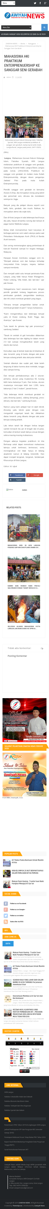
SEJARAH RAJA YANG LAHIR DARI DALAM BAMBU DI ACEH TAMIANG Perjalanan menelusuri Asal (28, 982)
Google (36, 475)
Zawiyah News (39, 1206)
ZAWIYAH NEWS (24, 1203)
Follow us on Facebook (6, 904)
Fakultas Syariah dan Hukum (14, 1110)
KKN (32, 34)
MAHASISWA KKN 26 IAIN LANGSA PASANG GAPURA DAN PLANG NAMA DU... (24, 546)
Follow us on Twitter (6, 916)
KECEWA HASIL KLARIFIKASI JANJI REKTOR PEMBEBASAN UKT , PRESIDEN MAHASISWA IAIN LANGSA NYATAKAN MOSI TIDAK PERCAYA (27, 1013)
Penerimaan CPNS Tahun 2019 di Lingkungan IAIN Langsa (25, 1125)
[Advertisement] (24, 96)
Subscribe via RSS (6, 922)
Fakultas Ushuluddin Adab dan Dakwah (18, 1097)
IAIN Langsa (8, 1092)
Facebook (19, 475)
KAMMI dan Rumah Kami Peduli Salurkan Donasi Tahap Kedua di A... (24, 587)
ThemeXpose (17, 1206)
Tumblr (19, 480)
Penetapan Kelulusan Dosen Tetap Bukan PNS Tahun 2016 (24, 1137)
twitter (35, 3)
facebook (40, 3)
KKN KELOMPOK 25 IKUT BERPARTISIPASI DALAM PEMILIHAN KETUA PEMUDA (27, 872)
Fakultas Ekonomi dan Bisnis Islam (16, 1101)
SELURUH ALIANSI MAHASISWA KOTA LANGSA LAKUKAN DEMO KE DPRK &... (24, 627)
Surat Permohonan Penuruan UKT (16, 1149)
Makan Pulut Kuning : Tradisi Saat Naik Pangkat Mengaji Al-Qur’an (28, 882)
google (45, 3)
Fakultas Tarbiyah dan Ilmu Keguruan (17, 1106)
